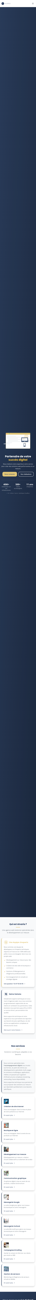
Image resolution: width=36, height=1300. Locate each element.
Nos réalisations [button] (26, 474)
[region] (18, 1108)
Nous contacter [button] (10, 474)
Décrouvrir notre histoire (12, 1030)
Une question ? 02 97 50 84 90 (13, 984)
